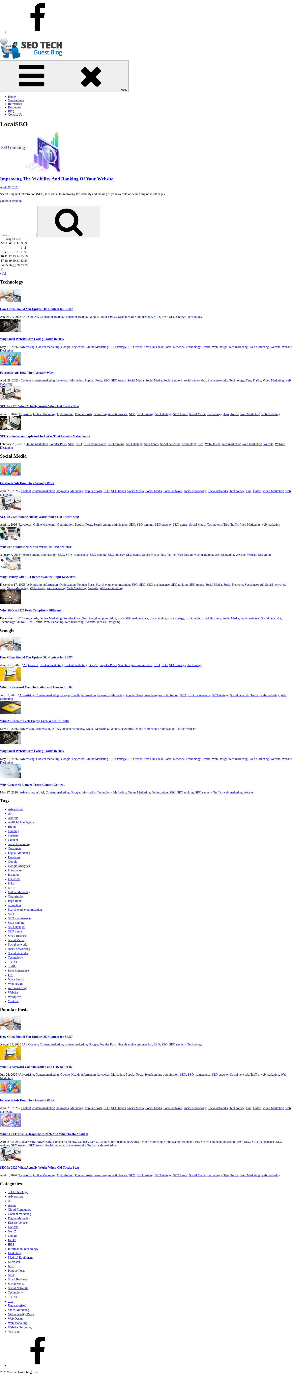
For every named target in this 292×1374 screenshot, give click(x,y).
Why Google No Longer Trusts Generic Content (32, 784)
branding (13, 831)
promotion (14, 905)
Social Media (135, 380)
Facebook (14, 857)
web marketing (238, 347)
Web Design (219, 347)
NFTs (11, 887)
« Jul (3, 273)
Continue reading (11, 200)
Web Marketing (259, 347)
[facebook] (38, 32)
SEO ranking (145, 414)
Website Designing (259, 554)
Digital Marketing (97, 728)
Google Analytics (19, 866)
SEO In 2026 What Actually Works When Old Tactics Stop (39, 406)
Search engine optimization (135, 316)
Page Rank (15, 901)
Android (13, 818)
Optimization (65, 414)
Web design (15, 983)
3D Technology (18, 1192)
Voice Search (16, 979)
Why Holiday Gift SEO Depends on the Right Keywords (37, 577)
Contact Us (15, 114)
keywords (78, 347)
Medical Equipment (20, 1257)
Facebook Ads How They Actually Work (27, 372)
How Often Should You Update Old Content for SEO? (36, 309)
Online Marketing (97, 347)
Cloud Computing (19, 1209)
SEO (157, 316)
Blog (11, 111)
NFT (11, 1266)
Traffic (206, 347)
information (50, 584)
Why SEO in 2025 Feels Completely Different (30, 610)
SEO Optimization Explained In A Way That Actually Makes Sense (45, 436)
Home (12, 96)
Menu (124, 89)
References (15, 103)
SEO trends (135, 347)
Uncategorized (17, 1305)
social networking (195, 380)
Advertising (27, 347)
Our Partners (16, 100)
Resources (14, 107)
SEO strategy (177, 316)
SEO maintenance (95, 444)
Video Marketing (273, 380)
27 (14, 265)
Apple (12, 1205)
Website (275, 347)
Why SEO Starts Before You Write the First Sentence (36, 546)
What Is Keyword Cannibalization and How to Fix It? (36, 687)
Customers (14, 848)
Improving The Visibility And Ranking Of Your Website (56, 178)
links (11, 883)
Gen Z (94, 1141)
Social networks (218, 380)
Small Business (153, 347)
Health (75, 695)
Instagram (14, 874)
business (13, 835)
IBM (11, 1244)
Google (93, 316)
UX (10, 975)
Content (33, 316)
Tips (248, 380)
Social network (172, 380)
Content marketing (51, 316)
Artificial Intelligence (21, 822)
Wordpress (14, 996)
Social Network (174, 347)
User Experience (18, 970)
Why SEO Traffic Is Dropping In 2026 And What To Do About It (44, 1134)
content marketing (76, 316)
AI (25, 316)
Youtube (13, 1001)
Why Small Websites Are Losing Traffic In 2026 (32, 339)
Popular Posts (108, 316)
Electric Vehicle (18, 1222)
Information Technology (96, 792)
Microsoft (14, 1262)
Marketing (76, 380)
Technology (194, 316)
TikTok (20, 622)
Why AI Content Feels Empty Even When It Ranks (34, 721)
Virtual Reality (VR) (21, 1314)
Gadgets (83, 1141)
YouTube (13, 1331)
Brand (12, 826)
